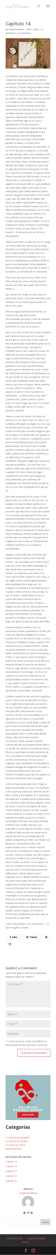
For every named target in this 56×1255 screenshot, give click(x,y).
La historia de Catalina (17, 1141)
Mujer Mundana (14, 1148)
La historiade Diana (15, 1144)
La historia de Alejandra (17, 1137)
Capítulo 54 (11, 1166)
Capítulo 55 (11, 1161)
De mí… (26, 1242)
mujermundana (16, 29)
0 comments (24, 33)
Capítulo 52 (11, 1175)
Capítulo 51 (11, 1180)
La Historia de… (15, 1238)
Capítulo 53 (11, 1171)
